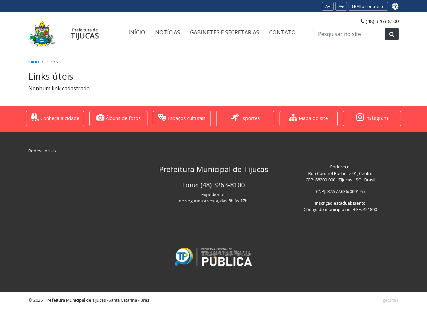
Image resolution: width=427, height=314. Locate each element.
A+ (341, 6)
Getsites (391, 300)
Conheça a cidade (59, 118)
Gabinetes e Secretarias (224, 32)
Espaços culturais (185, 118)
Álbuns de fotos (122, 118)
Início (136, 32)
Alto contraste (370, 6)
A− (327, 6)
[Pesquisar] (392, 34)
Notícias (167, 32)
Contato (282, 32)
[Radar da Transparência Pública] (213, 257)
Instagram (376, 118)
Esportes (249, 118)
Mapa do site (312, 118)
